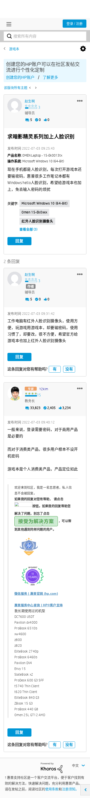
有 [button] (55, 369)
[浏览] (8, 24)
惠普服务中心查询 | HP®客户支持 (38, 605)
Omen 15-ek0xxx (34, 212)
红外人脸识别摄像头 (37, 221)
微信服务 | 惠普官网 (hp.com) (36, 593)
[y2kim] (14, 393)
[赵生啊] (14, 105)
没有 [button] (69, 369)
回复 (19, 241)
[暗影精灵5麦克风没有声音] (35, 88)
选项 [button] (83, 49)
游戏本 (14, 49)
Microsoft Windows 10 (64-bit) (44, 203)
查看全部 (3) (28, 229)
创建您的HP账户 (20, 77)
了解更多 (50, 77)
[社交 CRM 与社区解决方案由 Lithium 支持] (51, 767)
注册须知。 (70, 789)
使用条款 (52, 789)
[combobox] (45, 36)
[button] (80, 101)
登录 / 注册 (74, 23)
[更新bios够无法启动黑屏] (30, 88)
